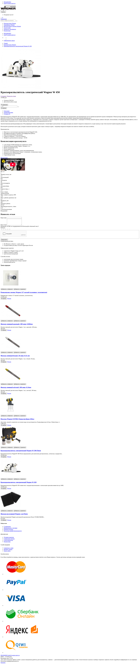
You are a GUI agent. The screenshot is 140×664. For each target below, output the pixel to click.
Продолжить (4, 239)
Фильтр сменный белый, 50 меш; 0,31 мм (15, 355)
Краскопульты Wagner (10, 23)
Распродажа (7, 30)
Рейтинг (3, 227)
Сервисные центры (9, 538)
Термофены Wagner (9, 25)
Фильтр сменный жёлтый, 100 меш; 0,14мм (16, 387)
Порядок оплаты (8, 529)
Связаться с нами (8, 548)
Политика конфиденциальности (13, 531)
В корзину (3, 108)
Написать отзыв (11, 96)
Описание (6, 111)
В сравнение (4, 104)
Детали (9, 298)
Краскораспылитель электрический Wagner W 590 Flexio (21, 450)
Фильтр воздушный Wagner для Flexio (14, 514)
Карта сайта (7, 551)
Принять (3, 662)
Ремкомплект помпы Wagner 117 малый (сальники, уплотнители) (24, 292)
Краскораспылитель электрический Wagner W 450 (18, 46)
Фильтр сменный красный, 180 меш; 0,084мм (17, 324)
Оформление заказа (9, 40)
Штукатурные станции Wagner (12, 26)
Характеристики (8, 112)
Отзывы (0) (7, 114)
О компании (7, 526)
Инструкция (4, 157)
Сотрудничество (8, 540)
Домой (6, 43)
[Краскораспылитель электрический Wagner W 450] (21, 88)
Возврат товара (8, 549)
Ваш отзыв (4, 225)
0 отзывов (3, 96)
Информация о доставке (10, 528)
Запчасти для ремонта (10, 29)
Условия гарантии (9, 537)
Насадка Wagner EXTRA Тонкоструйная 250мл (17, 419)
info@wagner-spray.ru (9, 3)
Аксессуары (7, 27)
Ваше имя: (3, 217)
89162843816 (7, 2)
